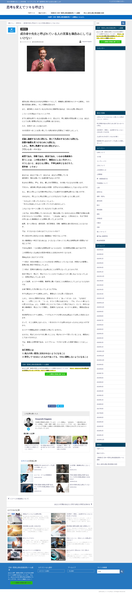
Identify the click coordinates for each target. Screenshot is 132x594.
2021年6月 (100, 280)
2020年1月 (100, 347)
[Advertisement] (39, 86)
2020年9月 (100, 311)
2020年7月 (100, 320)
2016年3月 (100, 426)
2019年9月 (100, 364)
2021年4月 (100, 289)
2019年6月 (100, 377)
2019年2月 (100, 395)
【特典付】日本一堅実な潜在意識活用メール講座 (65, 13)
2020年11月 (100, 302)
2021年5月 (100, 285)
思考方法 (24, 29)
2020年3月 (100, 338)
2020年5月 (100, 329)
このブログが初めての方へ (117, 1)
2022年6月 (100, 263)
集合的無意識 (101, 240)
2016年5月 (100, 417)
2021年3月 (100, 294)
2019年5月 (100, 382)
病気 (98, 214)
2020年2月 (100, 342)
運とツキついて (101, 231)
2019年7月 (100, 373)
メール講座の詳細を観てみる (55, 374)
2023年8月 (100, 249)
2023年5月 (100, 254)
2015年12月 (100, 439)
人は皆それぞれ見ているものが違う (107, 136)
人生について (101, 165)
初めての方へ (43, 13)
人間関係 (99, 174)
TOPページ (31, 13)
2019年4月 (100, 386)
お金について (101, 152)
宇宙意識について (102, 183)
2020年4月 (100, 333)
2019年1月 (100, 400)
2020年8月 (100, 316)
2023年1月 (100, 258)
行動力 (99, 223)
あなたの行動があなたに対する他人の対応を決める (72, 504)
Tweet (11, 31)
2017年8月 (100, 413)
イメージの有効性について (19, 498)
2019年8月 (100, 369)
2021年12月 (100, 276)
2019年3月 (100, 391)
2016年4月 (100, 422)
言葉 (98, 227)
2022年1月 (100, 271)
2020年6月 (100, 324)
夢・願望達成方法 (102, 178)
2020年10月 (100, 307)
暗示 (98, 205)
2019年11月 (100, 355)
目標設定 (99, 218)
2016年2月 (100, 430)
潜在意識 (99, 209)
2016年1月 (100, 435)
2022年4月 (100, 267)
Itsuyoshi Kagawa (87, 41)
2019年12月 (100, 351)
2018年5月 (100, 404)
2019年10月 (100, 360)
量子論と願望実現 (102, 236)
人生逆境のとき (101, 170)
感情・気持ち (101, 196)
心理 (98, 187)
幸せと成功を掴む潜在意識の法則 (94, 13)
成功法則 (99, 201)
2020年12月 (100, 298)
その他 (99, 156)
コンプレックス (101, 161)
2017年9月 (100, 408)
